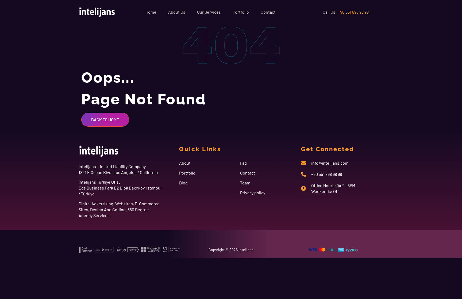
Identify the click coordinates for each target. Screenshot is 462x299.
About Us (176, 11)
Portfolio (241, 11)
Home (150, 11)
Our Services (209, 11)
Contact (268, 11)
